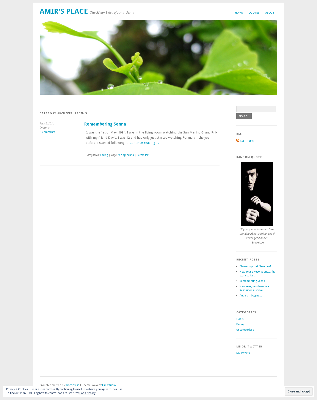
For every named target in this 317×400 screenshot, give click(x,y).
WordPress (72, 385)
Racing (104, 155)
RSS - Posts (246, 140)
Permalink (143, 155)
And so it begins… (251, 295)
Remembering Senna (105, 124)
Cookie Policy (87, 393)
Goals (239, 319)
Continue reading (144, 143)
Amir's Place (64, 11)
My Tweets (243, 353)
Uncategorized (245, 329)
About (269, 12)
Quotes (254, 12)
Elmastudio (109, 385)
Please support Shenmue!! (255, 266)
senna (130, 155)
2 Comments (47, 131)
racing (122, 155)
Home (239, 12)
